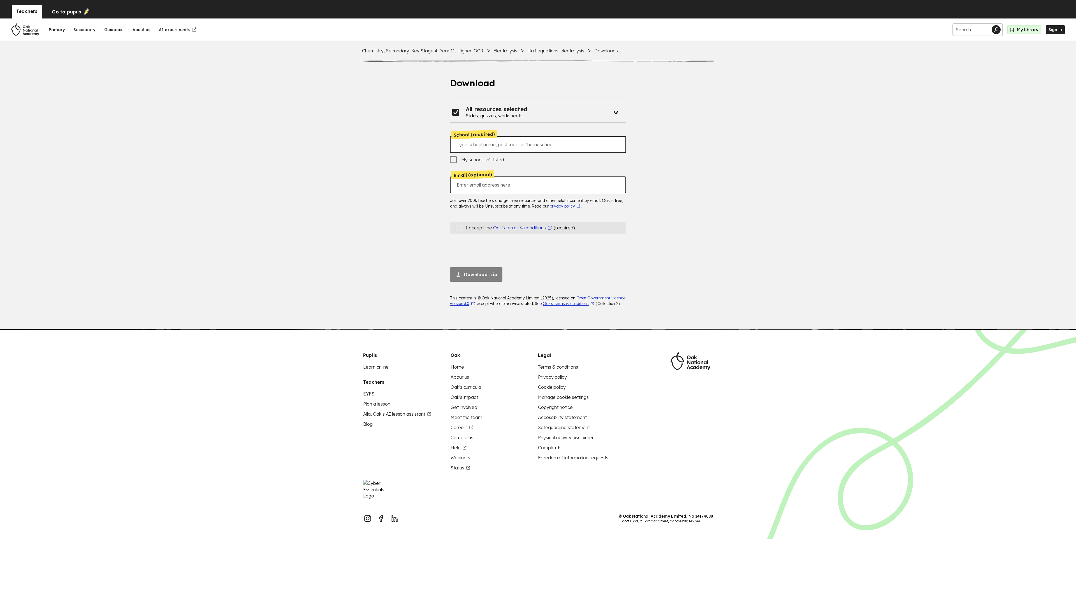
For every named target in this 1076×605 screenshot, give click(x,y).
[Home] (25, 30)
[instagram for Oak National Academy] (367, 518)
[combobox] (538, 144)
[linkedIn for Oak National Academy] (394, 518)
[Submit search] (996, 29)
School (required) (474, 134)
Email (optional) (473, 175)
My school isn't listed (482, 159)
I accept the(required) (520, 228)
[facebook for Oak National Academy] (381, 518)
